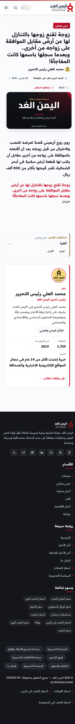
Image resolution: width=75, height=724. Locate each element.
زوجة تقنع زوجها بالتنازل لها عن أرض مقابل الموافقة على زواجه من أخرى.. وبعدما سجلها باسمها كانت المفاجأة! (40, 190)
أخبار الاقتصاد (62, 506)
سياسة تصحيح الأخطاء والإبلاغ (24, 649)
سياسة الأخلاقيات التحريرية (27, 657)
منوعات (66, 476)
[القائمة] (6, 7)
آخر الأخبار (64, 545)
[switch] (26, 7)
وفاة (37, 622)
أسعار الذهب (38, 614)
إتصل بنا (65, 560)
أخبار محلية (64, 491)
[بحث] (15, 7)
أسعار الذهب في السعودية (55, 702)
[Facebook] (69, 452)
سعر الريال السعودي (59, 606)
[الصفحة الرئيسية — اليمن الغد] (61, 7)
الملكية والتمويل (59, 666)
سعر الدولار (36, 606)
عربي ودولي (61, 25)
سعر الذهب (64, 630)
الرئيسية (66, 537)
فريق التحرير (56, 657)
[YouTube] (51, 452)
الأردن (51, 251)
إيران (62, 251)
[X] (60, 452)
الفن (68, 498)
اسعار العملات (62, 568)
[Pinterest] (32, 452)
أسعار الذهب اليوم (35, 598)
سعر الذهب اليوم (20, 622)
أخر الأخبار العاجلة (60, 553)
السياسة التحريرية (60, 575)
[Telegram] (23, 452)
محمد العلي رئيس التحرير (46, 69)
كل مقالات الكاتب (52, 378)
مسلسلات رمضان (61, 614)
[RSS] (14, 452)
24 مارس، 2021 (20, 78)
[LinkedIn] (41, 452)
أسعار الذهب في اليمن (58, 622)
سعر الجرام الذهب (61, 598)
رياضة (67, 514)
